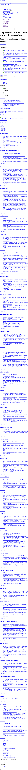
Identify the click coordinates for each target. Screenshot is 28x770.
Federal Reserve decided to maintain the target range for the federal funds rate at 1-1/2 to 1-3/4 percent (15, 578)
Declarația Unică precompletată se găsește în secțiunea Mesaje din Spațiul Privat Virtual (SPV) (15, 325)
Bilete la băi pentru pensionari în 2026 (11, 323)
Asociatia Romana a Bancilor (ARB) (10, 150)
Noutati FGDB (4, 477)
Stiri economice (4, 372)
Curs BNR (5, 23)
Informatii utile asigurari (7, 676)
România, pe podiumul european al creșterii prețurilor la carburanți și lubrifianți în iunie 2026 (15, 401)
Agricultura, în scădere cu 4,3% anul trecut (12, 666)
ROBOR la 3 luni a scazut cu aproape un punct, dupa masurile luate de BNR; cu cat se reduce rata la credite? (15, 430)
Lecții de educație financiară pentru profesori (13, 154)
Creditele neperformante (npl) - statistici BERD (13, 555)
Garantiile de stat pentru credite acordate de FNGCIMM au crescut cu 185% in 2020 (12, 412)
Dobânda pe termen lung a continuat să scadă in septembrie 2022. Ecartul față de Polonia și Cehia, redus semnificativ (14, 452)
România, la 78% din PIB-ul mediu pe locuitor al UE (15, 671)
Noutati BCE (4, 439)
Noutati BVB (4, 643)
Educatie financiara (7, 741)
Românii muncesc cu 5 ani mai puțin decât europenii (15, 399)
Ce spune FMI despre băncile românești (12, 533)
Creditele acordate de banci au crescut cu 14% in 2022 (15, 161)
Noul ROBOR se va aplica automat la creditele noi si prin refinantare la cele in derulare (15, 194)
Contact (5, 75)
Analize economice (5, 294)
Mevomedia (2, 766)
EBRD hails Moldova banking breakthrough (13, 564)
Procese (2, 349)
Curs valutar (4, 79)
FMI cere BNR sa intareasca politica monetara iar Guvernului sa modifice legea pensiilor (14, 542)
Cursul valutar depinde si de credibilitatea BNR (13, 103)
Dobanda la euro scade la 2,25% (10, 441)
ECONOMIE (6, 14)
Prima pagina (3, 44)
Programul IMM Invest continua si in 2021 (12, 410)
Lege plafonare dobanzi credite (9, 253)
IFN (4, 16)
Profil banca (5, 22)
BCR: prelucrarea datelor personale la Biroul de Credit (15, 338)
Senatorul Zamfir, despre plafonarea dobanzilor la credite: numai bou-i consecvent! (14, 270)
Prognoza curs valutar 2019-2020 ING (11, 104)
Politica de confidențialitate (9, 757)
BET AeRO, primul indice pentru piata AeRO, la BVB (15, 646)
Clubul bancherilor (7, 19)
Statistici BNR (4, 216)
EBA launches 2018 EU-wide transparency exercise (14, 471)
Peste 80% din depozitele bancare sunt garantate (14, 486)
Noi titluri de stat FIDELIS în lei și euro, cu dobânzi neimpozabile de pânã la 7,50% (14, 375)
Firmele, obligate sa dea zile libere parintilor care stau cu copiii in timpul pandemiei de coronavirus (15, 731)
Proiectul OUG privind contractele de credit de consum (15, 242)
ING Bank (3, 704)
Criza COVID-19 (5, 723)
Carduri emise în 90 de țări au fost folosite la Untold (15, 71)
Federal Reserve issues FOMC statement (12, 583)
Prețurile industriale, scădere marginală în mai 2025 (14, 670)
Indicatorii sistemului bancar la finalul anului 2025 (14, 229)
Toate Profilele (3, 120)
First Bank (3, 513)
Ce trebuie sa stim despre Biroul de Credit (12, 342)
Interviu (4, 743)
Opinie (4, 745)
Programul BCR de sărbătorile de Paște (12, 289)
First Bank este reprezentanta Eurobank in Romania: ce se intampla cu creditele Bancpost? (15, 519)
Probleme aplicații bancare (9, 748)
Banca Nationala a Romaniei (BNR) (11, 12)
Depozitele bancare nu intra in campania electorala (14, 487)
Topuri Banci (4, 133)
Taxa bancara (4, 188)
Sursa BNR (2, 98)
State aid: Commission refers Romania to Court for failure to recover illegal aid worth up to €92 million (14, 630)
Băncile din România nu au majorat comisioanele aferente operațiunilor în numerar (14, 156)
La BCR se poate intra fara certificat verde (12, 729)
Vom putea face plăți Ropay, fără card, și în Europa (15, 65)
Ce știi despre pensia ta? (9, 66)
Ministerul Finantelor (6, 314)
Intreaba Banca (6, 11)
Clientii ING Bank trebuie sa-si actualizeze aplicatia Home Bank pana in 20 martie (14, 711)
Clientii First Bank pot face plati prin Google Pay (14, 521)
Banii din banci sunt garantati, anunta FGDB (13, 479)
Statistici (2, 390)
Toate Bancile (3, 129)
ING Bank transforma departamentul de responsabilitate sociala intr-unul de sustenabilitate (14, 718)
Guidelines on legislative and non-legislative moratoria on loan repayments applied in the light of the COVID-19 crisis (15, 465)
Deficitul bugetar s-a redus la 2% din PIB (12, 319)
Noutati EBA (4, 458)
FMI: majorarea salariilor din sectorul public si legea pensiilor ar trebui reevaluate (14, 544)
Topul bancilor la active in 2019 (10, 141)
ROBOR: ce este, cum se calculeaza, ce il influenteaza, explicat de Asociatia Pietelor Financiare (15, 170)
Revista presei (6, 752)
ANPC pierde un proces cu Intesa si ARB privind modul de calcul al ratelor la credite (14, 353)
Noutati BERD (4, 553)
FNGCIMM (3, 407)
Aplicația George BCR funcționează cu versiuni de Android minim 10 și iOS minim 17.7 (15, 54)
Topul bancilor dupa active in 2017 (11, 145)
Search (4, 25)
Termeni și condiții (7, 755)
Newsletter (5, 26)
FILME (2, 696)
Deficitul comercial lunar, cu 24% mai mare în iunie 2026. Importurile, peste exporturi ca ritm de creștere (14, 298)
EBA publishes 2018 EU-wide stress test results (13, 470)
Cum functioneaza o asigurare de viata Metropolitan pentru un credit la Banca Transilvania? (14, 690)
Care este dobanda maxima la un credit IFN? (13, 255)
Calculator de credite (6, 427)
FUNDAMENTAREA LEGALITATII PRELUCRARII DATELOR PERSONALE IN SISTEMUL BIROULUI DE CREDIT (14, 335)
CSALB (2, 493)
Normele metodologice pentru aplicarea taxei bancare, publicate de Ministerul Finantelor (15, 192)
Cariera (4, 749)
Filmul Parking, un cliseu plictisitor (11, 698)
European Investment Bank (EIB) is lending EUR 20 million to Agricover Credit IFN (15, 596)
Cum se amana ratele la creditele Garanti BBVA (14, 735)
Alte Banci (5, 83)
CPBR (2, 127)
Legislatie (3, 234)
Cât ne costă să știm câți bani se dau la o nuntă (14, 72)
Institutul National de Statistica (9, 660)
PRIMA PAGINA (7, 9)
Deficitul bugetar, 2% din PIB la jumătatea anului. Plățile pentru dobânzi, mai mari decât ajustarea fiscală (15, 308)
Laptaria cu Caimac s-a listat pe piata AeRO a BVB (14, 647)
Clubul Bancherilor (7, 17)
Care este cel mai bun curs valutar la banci (12, 100)
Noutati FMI (3, 531)
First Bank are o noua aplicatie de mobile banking (14, 525)
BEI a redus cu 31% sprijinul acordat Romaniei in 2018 (15, 591)
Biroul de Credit (5, 331)
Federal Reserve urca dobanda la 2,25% (12, 576)
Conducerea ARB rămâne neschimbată (11, 153)
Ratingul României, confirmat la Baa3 (11, 380)
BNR (4, 82)
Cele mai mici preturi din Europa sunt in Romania (14, 628)
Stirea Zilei (5, 740)
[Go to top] (0, 769)
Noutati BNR (6, 750)
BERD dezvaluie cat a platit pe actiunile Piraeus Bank (15, 561)
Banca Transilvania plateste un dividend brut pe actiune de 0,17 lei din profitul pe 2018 (15, 649)
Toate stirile (2, 147)
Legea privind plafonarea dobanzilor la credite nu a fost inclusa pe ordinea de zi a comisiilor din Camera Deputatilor (15, 267)
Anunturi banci (4, 276)
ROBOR (2, 166)
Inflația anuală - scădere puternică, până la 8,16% (14, 393)
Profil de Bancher (5, 108)
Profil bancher (6, 21)
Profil (4, 747)
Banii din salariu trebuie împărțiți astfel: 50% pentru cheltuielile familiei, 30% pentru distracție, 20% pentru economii (15, 497)
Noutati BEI (3, 588)
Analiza (4, 744)
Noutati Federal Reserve (7, 570)
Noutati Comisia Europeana (8, 621)
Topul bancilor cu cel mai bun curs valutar (12, 101)
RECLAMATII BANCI (8, 13)
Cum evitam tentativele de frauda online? (12, 709)
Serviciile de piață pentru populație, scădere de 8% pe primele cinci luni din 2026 (15, 397)
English (1, 75)
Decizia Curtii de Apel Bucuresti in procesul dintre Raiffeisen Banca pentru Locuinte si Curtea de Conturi (15, 362)
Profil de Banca (4, 123)
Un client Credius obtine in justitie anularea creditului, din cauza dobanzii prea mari (15, 356)
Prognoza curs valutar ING (9, 105)
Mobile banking (4, 601)
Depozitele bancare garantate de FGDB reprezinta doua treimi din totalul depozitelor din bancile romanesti (15, 484)
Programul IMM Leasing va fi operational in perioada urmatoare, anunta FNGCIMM (15, 421)
